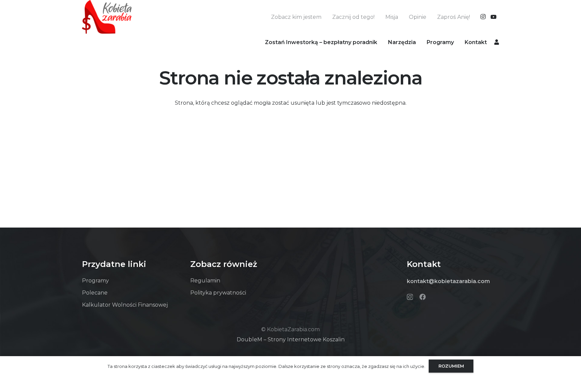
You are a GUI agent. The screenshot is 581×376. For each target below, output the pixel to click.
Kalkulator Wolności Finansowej (125, 305)
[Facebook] (422, 297)
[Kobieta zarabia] (106, 17)
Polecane (95, 292)
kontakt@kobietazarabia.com (448, 281)
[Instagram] (482, 16)
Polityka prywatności (218, 292)
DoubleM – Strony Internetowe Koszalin (291, 339)
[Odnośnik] (496, 42)
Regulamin (205, 280)
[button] (421, 42)
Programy (95, 280)
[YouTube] (493, 16)
